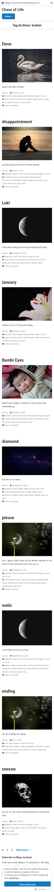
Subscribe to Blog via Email (17, 857)
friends (30, 665)
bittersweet (9, 579)
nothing (5, 749)
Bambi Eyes (13, 360)
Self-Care (40, 489)
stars (4, 498)
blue (20, 177)
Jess (6, 93)
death (25, 337)
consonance (39, 419)
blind (7, 259)
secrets (5, 672)
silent (40, 263)
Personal (22, 668)
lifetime (33, 828)
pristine (11, 102)
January (9, 282)
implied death (42, 579)
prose (20, 749)
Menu (10, 16)
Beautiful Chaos (11, 96)
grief (30, 492)
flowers (32, 337)
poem (46, 99)
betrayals (8, 177)
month (5, 340)
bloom (13, 337)
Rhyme (38, 495)
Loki (6, 203)
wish (18, 183)
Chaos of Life (13, 9)
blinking (24, 419)
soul (14, 183)
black (15, 177)
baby (8, 419)
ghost (18, 828)
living (4, 263)
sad (23, 102)
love (39, 828)
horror (23, 828)
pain (18, 263)
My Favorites (29, 96)
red (16, 102)
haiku (36, 99)
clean (18, 99)
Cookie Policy (14, 878)
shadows (12, 672)
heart (25, 180)
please (8, 517)
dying (22, 259)
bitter (7, 99)
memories (6, 495)
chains (13, 665)
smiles (33, 749)
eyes (46, 419)
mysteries (6, 668)
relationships (7, 586)
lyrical (39, 492)
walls (7, 605)
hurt (36, 259)
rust (19, 102)
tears (19, 586)
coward (20, 665)
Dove (7, 44)
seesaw (9, 769)
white (28, 102)
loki (8, 263)
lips (43, 259)
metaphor (14, 495)
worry (24, 672)
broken (12, 99)
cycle (13, 828)
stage (39, 749)
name (21, 495)
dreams (21, 492)
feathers (29, 99)
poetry (4, 102)
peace (41, 99)
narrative (14, 668)
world (30, 422)
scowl (4, 183)
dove (23, 99)
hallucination (17, 180)
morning (19, 583)
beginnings (9, 746)
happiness (30, 746)
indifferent (39, 746)
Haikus (20, 96)
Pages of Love (40, 96)
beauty (7, 337)
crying (23, 579)
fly (26, 492)
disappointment (17, 121)
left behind (38, 665)
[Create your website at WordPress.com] (27, 3)
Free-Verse (22, 174)
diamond (10, 441)
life (40, 259)
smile (10, 183)
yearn (23, 183)
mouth (13, 263)
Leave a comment (12, 105)
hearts (33, 579)
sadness (26, 749)
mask (30, 180)
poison (34, 263)
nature (11, 340)
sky (46, 495)
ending (8, 691)
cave (17, 259)
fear (25, 665)
